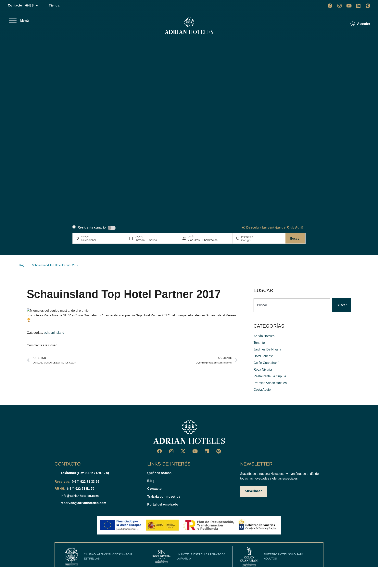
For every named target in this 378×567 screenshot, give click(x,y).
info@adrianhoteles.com (80, 495)
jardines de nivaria (267, 349)
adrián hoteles (264, 336)
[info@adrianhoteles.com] (56, 495)
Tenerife (259, 342)
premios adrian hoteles (270, 383)
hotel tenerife (263, 356)
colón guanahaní (266, 362)
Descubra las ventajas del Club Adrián (276, 227)
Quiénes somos (159, 473)
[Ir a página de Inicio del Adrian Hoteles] (189, 431)
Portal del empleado (162, 504)
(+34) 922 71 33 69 (85, 481)
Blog (151, 480)
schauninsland (54, 332)
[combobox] (292, 305)
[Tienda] (44, 5)
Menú (24, 20)
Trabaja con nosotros (163, 496)
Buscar (295, 238)
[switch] (112, 228)
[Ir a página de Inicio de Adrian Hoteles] (189, 26)
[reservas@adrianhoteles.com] (56, 503)
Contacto (15, 5)
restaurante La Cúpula (270, 376)
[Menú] (12, 20)
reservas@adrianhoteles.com (83, 503)
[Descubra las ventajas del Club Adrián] (243, 227)
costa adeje (262, 389)
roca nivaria (263, 369)
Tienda (54, 5)
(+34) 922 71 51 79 (80, 488)
